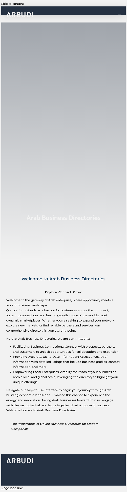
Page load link (12, 488)
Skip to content (12, 4)
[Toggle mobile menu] (119, 13)
